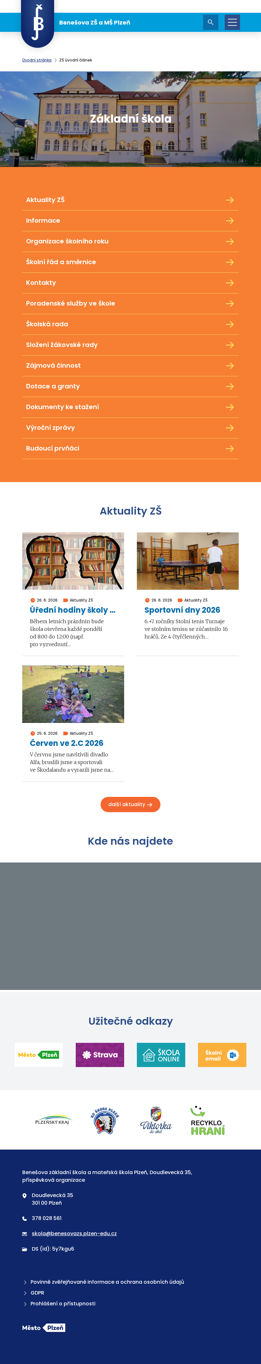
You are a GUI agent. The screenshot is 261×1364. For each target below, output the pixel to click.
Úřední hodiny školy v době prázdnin (73, 610)
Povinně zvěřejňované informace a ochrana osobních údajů (107, 1282)
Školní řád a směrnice (61, 261)
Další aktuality (127, 804)
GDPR (37, 1292)
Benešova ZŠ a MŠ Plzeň (94, 22)
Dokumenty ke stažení (62, 406)
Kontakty (41, 282)
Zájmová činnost (53, 365)
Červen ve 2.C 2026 (66, 743)
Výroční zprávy (50, 427)
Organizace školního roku (67, 241)
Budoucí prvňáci (52, 448)
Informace (43, 220)
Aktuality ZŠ (45, 199)
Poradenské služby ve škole (70, 303)
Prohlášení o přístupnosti (63, 1303)
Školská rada (47, 324)
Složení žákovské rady (62, 344)
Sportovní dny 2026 (182, 610)
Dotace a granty (53, 386)
